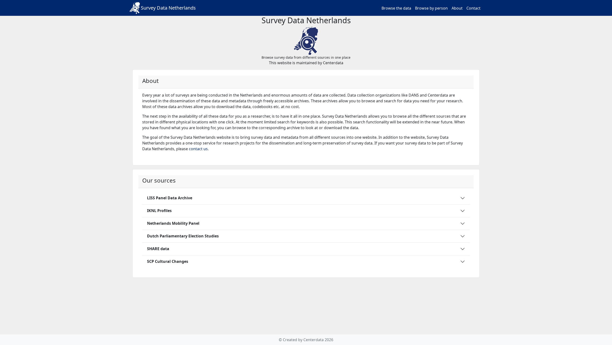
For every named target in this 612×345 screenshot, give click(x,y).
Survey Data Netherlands (168, 8)
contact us (198, 148)
